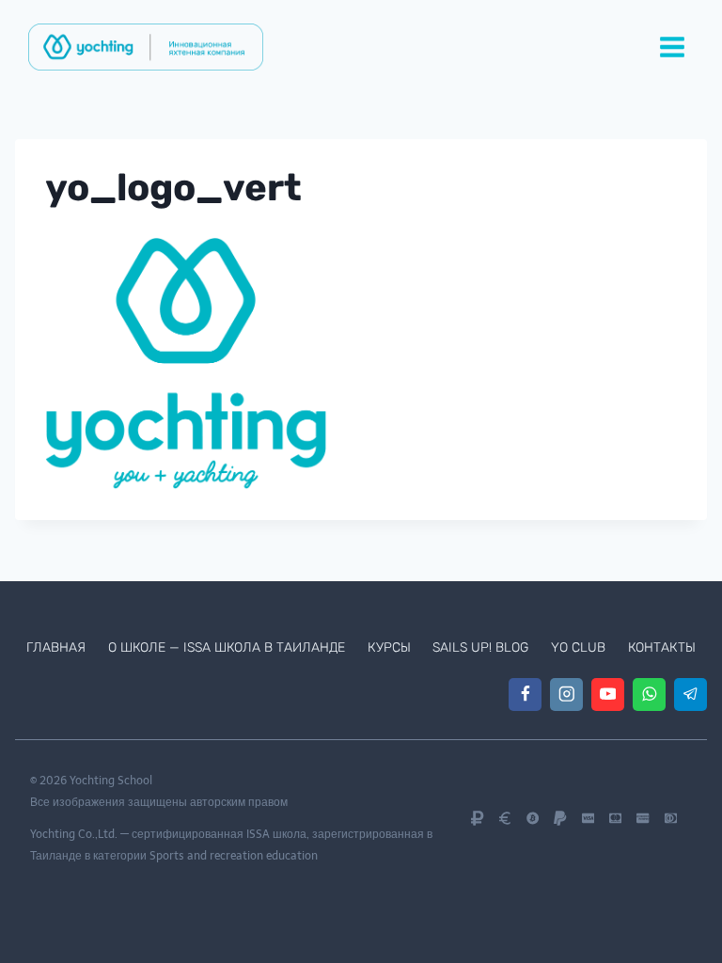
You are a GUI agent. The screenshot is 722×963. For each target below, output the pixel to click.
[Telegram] (690, 694)
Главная (56, 647)
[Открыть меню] (672, 46)
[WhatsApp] (649, 694)
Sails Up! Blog (480, 647)
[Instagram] (566, 694)
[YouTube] (607, 694)
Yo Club (578, 647)
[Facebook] (525, 694)
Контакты (662, 647)
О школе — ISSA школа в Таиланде (226, 647)
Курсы (389, 647)
